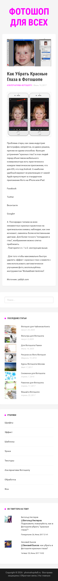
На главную (44, 575)
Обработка (10, 479)
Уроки (8, 451)
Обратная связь (29, 575)
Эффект (9, 432)
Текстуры (9, 460)
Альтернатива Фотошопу (19, 85)
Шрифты (9, 422)
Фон (7, 489)
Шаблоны (10, 441)
